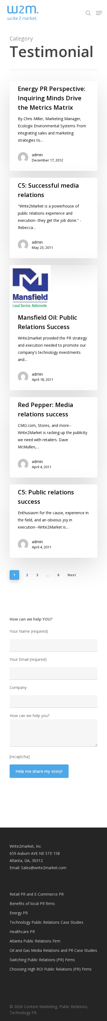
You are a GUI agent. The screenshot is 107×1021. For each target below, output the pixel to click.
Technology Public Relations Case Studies (46, 922)
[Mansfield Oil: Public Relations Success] (53, 327)
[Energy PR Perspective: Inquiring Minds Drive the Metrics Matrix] (53, 126)
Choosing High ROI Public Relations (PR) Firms (51, 969)
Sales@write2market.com (43, 867)
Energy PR (19, 912)
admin (37, 154)
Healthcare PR (22, 931)
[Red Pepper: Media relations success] (53, 437)
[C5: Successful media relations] (53, 218)
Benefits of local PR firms (32, 903)
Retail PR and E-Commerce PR (37, 894)
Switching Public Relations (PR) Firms (42, 959)
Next (71, 575)
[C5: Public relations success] (53, 521)
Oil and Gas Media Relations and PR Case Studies (53, 950)
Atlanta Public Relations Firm (35, 941)
